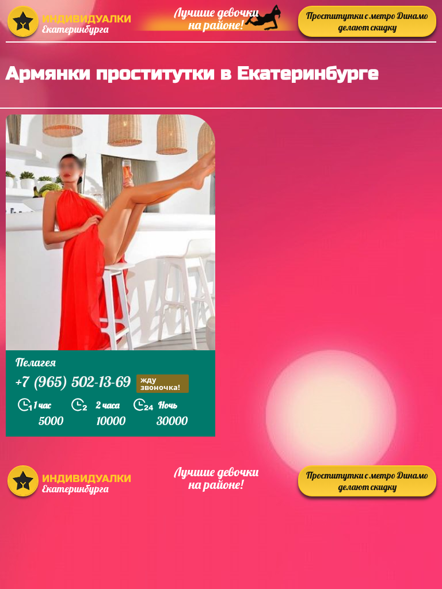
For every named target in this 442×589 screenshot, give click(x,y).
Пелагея (36, 362)
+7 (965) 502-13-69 (98, 383)
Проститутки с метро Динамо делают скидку (367, 21)
